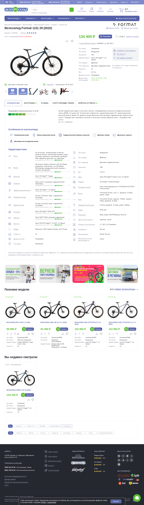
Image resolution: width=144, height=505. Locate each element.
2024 (93, 78)
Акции (79, 2)
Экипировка (63, 18)
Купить (30, 329)
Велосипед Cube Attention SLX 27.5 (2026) (122, 323)
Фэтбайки (42, 426)
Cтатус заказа (81, 11)
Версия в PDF (114, 28)
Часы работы (52, 456)
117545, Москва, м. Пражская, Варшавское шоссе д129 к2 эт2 (19, 456)
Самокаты (30, 18)
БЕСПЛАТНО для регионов (59, 2)
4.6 (103, 465)
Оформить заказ (131, 11)
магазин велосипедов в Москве (18, 499)
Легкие (91, 433)
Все (122, 289)
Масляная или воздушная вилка (26, 141)
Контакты (135, 2)
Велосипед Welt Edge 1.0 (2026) (18, 322)
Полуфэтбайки (54, 426)
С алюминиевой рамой (105, 433)
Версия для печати (131, 28)
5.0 (103, 458)
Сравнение (110, 11)
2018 (97, 80)
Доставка (113, 2)
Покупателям (100, 2)
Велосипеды (13, 18)
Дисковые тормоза (124, 135)
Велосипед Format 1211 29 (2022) (18, 390)
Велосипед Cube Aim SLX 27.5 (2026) (53, 322)
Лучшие (43, 433)
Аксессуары (46, 18)
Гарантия (50, 84)
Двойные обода (103, 135)
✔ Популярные (66, 426)
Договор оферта (10, 479)
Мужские (19, 433)
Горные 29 (63, 25)
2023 (97, 78)
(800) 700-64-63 (10, 470)
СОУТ (7, 485)
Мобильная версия (54, 461)
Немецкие (79, 433)
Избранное (100, 11)
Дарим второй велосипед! (127, 18)
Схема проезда (53, 470)
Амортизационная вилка (45, 135)
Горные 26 (19, 426)
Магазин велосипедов (13, 25)
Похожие (107, 36)
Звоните (29, 395)
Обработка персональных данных (16, 482)
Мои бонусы (11, 2)
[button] (5, 91)
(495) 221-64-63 (10, 467)
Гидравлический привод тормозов (76, 135)
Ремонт (123, 2)
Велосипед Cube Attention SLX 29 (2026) (88, 323)
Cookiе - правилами (48, 502)
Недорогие (55, 433)
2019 (93, 80)
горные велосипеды (10, 501)
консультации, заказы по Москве (32, 2)
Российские (67, 433)
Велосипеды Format (41, 25)
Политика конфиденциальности (15, 476)
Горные (54, 25)
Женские (31, 433)
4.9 (103, 471)
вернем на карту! (132, 36)
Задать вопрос (53, 452)
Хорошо (116, 501)
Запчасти (79, 18)
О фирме (88, 2)
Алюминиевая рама (21, 135)
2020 (105, 78)
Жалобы (91, 11)
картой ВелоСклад (87, 43)
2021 (101, 78)
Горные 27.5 (30, 426)
